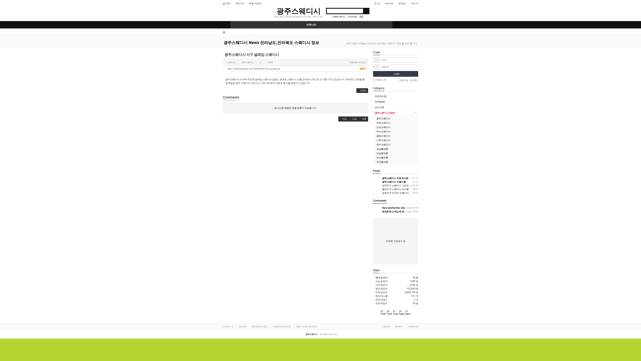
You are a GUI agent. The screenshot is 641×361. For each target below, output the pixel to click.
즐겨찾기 (227, 3)
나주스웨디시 (383, 140)
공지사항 (379, 107)
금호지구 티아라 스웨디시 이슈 (398, 193)
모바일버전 (413, 326)
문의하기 (399, 326)
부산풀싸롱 (382, 157)
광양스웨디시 (383, 136)
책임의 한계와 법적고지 (306, 326)
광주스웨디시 (299, 10)
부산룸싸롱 (382, 162)
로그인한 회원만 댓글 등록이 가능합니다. (295, 108)
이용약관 (242, 326)
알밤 (361, 17)
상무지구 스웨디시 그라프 (395, 185)
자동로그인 (380, 80)
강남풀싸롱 (382, 149)
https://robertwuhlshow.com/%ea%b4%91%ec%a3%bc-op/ (296, 69)
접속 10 (414, 3)
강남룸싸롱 (382, 153)
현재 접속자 (381, 277)
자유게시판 (380, 96)
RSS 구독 (240, 3)
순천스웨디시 (383, 127)
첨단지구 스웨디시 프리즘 (395, 189)
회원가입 (389, 3)
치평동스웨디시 (338, 17)
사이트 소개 (228, 326)
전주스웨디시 (383, 144)
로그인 (377, 3)
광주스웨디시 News (385, 112)
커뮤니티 (311, 24)
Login (396, 74)
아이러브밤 (352, 17)
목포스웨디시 (383, 123)
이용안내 (386, 326)
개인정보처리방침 (259, 326)
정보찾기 (402, 3)
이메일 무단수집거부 (281, 326)
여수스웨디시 (383, 131)
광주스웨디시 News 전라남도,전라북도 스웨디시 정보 (271, 42)
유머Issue (380, 101)
